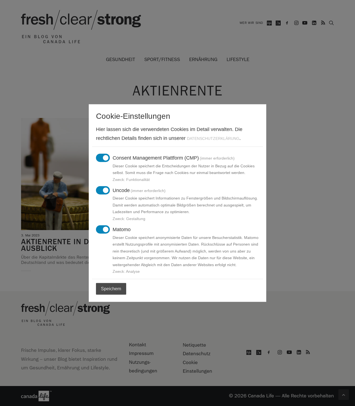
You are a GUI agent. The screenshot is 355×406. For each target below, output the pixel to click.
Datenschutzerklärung (213, 138)
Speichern (111, 288)
